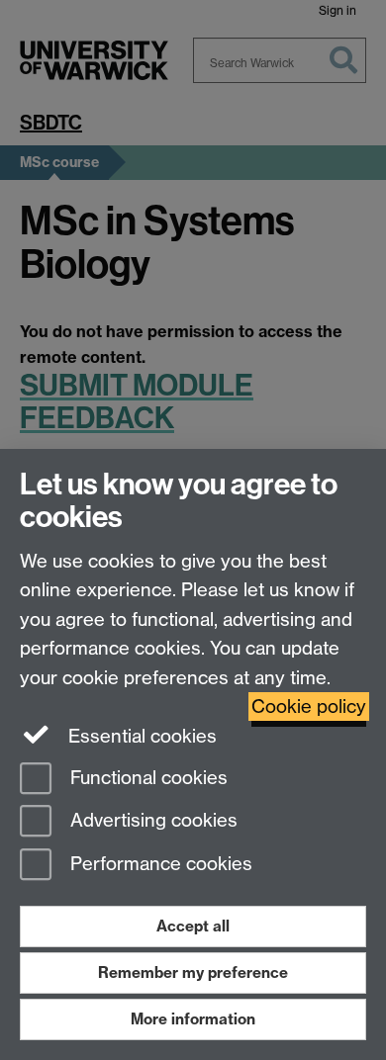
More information (193, 1019)
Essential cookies (140, 736)
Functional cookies (146, 777)
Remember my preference (193, 972)
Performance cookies (158, 864)
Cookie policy (308, 706)
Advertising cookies (151, 821)
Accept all (193, 926)
